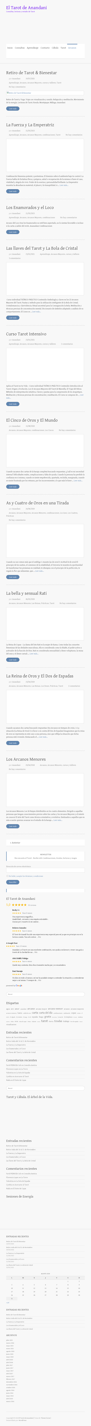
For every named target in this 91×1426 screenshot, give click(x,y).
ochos (12, 1021)
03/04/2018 (30, 765)
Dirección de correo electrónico (18, 866)
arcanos (67, 1009)
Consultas (20, 48)
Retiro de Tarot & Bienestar (31, 72)
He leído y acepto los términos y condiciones (26, 876)
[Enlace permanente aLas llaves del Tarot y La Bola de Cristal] (45, 278)
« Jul (7, 1303)
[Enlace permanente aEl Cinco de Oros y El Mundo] (45, 450)
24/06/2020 (30, 509)
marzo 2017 (10, 1376)
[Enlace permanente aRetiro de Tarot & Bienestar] (45, 93)
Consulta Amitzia (30, 1065)
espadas (35, 1017)
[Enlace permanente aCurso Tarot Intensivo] (45, 365)
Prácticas (10, 516)
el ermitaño (19, 1017)
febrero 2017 (10, 1379)
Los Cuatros (72, 513)
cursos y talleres (49, 83)
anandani (23, 1009)
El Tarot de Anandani (26, 7)
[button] (12, 55)
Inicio (10, 48)
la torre (75, 1017)
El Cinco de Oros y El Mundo (32, 420)
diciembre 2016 (11, 1382)
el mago (25, 1017)
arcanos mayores (77, 1009)
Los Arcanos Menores (26, 759)
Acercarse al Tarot (22, 1077)
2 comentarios (67, 344)
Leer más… (64, 185)
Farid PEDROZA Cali (13, 1065)
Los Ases (63, 513)
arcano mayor (41, 1009)
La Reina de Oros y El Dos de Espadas (39, 676)
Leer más (13, 109)
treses (81, 1021)
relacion (34, 1021)
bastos (20, 1013)
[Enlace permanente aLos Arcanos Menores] (45, 790)
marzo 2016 (10, 1401)
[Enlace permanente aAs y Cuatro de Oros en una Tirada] (45, 541)
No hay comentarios (17, 87)
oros (16, 1021)
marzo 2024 (10, 1343)
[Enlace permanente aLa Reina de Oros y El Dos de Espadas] (45, 707)
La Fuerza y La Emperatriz (30, 124)
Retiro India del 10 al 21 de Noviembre (21, 1041)
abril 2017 (9, 1374)
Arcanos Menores (39, 513)
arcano (31, 1008)
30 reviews (32, 905)
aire (12, 1009)
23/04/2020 (30, 682)
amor (17, 1009)
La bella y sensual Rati (26, 593)
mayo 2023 (9, 1346)
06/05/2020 (30, 599)
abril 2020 (9, 1360)
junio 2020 (9, 1354)
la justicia (54, 1017)
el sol (29, 1017)
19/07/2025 (30, 78)
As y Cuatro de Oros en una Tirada (37, 503)
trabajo (66, 1021)
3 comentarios (15, 258)
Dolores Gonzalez (19, 928)
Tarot (63, 48)
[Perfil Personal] (78, 47)
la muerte (60, 1017)
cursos (79, 1013)
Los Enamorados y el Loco (30, 207)
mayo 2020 (9, 1357)
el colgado (12, 1017)
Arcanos (72, 48)
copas (73, 1013)
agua (8, 1009)
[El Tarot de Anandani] (45, 26)
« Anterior (15, 842)
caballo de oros (27, 1013)
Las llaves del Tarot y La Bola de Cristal (42, 248)
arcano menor (55, 1008)
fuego (41, 1017)
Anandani (16, 78)
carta (35, 1013)
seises (38, 1021)
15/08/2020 (30, 426)
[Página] (8, 55)
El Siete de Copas (19, 1080)
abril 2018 (9, 1362)
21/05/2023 (30, 131)
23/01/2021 (30, 254)
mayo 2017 (9, 1371)
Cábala (55, 48)
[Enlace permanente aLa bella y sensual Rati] (45, 623)
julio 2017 (9, 1365)
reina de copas (23, 1021)
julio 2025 (9, 1340)
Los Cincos (49, 430)
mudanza (80, 1017)
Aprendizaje (32, 48)
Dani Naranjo (17, 971)
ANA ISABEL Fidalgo (20, 958)
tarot (44, 1021)
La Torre (24, 1069)
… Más (39, 937)
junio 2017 (9, 1368)
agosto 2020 (10, 1351)
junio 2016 (9, 1393)
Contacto (45, 48)
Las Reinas (36, 603)
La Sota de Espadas (23, 1073)
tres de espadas (74, 1021)
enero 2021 (10, 1349)
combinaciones (49, 135)
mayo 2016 (9, 1396)
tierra (51, 1021)
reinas (29, 1021)
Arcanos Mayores (34, 83)
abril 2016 (9, 1399)
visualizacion (11, 1024)
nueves (8, 1021)
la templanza (68, 1017)
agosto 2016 (10, 1390)
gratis (47, 1016)
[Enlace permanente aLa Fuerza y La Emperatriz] (45, 155)
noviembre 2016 (11, 1385)
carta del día (45, 1012)
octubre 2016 (10, 1387)
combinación (66, 1013)
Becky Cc (16, 910)
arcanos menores (11, 1013)
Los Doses (45, 686)
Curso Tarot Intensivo (26, 334)
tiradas (58, 1021)
